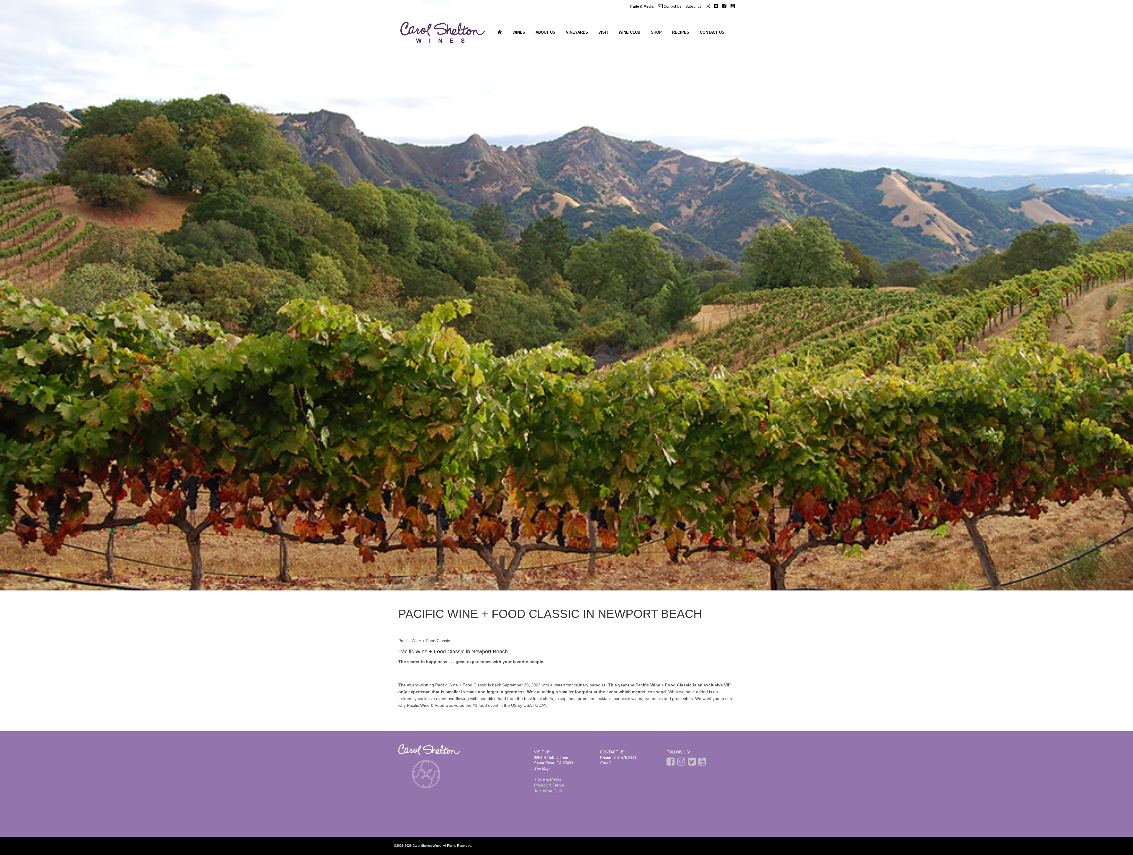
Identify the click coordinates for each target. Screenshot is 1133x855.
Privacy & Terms (549, 785)
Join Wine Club (548, 791)
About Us (545, 32)
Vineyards (577, 32)
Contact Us (672, 6)
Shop (656, 32)
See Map (542, 768)
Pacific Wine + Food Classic (424, 640)
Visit (603, 32)
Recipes (680, 32)
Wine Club (629, 32)
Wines (519, 32)
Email (605, 763)
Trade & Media (642, 6)
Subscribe (693, 6)
